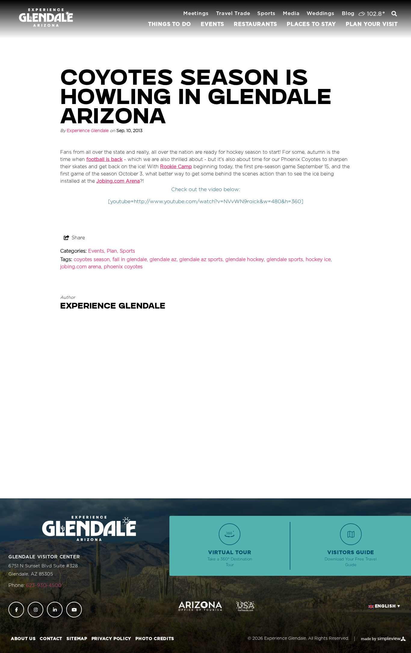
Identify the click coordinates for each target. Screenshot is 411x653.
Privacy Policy (111, 639)
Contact (51, 639)
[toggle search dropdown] (394, 14)
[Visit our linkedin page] (55, 609)
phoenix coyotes (123, 266)
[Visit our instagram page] (35, 609)
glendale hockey (244, 259)
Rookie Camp (176, 166)
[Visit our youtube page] (74, 609)
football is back (104, 159)
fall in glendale (130, 259)
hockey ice (318, 259)
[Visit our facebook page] (16, 609)
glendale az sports (201, 259)
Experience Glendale (88, 131)
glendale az (163, 259)
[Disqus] (205, 407)
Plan (112, 251)
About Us (23, 639)
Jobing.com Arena (118, 181)
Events (96, 251)
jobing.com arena (80, 266)
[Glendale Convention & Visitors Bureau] (46, 18)
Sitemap (76, 639)
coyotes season (92, 259)
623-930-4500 (43, 585)
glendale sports (285, 259)
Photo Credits (154, 639)
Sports (127, 251)
